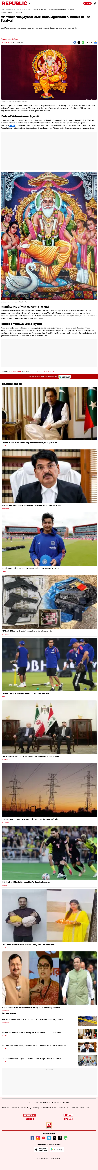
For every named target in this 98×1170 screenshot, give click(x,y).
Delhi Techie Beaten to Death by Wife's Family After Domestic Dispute (28, 944)
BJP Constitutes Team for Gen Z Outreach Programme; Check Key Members (31, 1007)
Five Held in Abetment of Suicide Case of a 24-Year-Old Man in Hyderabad (32, 1019)
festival (12, 125)
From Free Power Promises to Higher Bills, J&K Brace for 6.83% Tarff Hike (30, 819)
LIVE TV (88, 3)
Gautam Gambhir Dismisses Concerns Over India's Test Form (25, 693)
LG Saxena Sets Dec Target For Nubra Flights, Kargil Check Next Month (31, 1058)
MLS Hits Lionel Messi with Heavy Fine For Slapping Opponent (26, 882)
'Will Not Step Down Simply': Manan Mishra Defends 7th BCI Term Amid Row (31, 505)
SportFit (4, 885)
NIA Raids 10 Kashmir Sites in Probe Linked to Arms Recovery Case (27, 631)
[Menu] (94, 3)
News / (3, 9)
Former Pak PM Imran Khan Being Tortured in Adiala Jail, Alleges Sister (29, 442)
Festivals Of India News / (23, 9)
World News (6, 446)
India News (5, 508)
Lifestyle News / (11, 9)
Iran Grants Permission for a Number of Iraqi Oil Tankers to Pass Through (30, 756)
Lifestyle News (6, 42)
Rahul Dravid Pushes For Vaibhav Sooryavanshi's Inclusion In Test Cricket (30, 568)
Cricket (4, 571)
